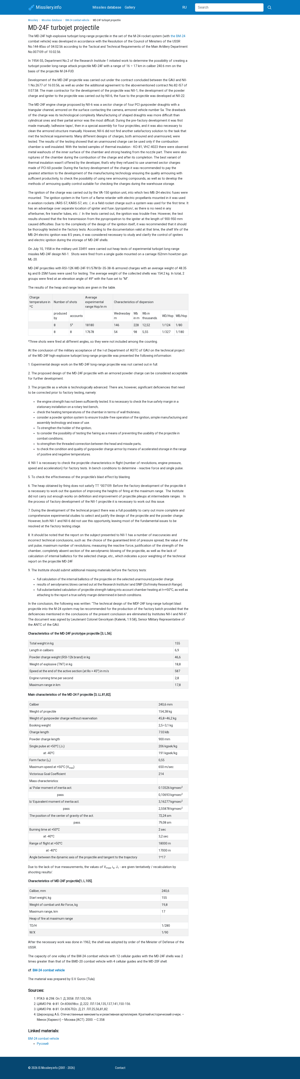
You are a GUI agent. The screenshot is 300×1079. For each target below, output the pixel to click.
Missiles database (106, 7)
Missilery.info (48, 7)
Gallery (130, 7)
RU (184, 7)
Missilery (33, 20)
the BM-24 (178, 36)
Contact (120, 1068)
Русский (43, 1043)
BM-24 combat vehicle (77, 20)
